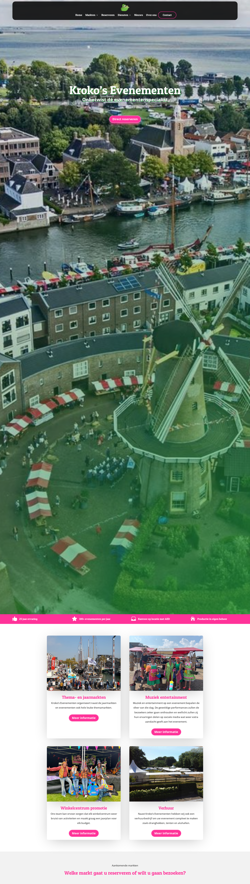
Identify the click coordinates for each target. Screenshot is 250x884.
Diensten (123, 14)
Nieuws (138, 14)
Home (78, 14)
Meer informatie (84, 718)
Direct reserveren (125, 119)
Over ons (151, 14)
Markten (90, 14)
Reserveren (108, 14)
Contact (167, 14)
